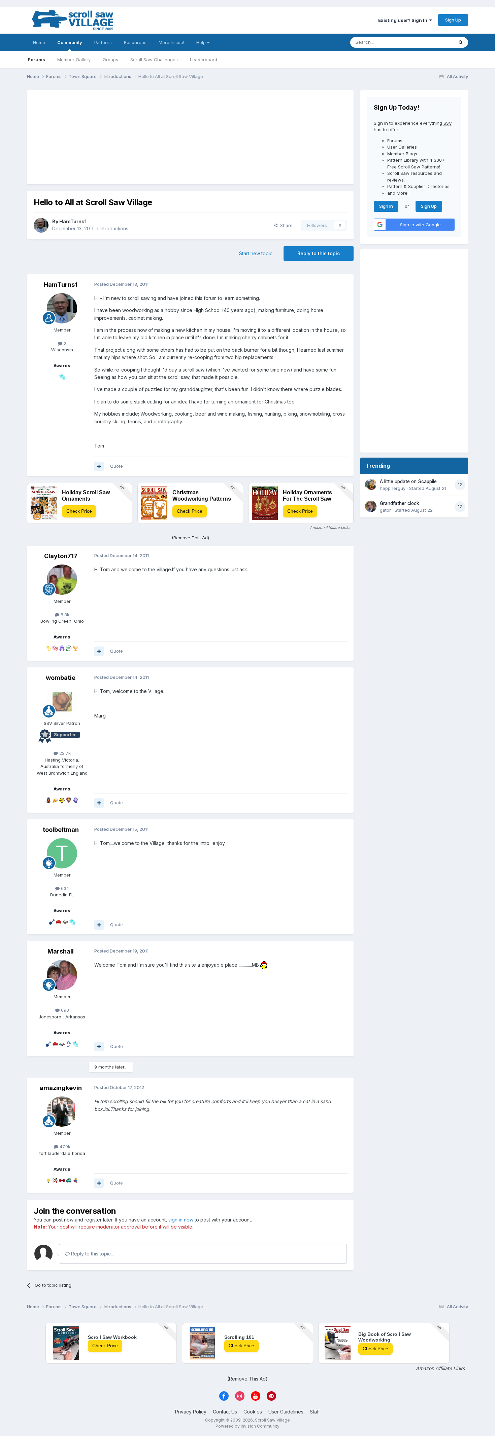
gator (385, 510)
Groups (110, 59)
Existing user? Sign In (403, 20)
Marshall (60, 951)
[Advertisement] (190, 137)
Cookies (252, 1411)
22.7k (64, 753)
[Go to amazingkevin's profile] (62, 1111)
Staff (315, 1411)
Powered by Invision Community (247, 1426)
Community (69, 42)
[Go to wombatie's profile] (62, 702)
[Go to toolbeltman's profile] (62, 853)
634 (64, 888)
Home (39, 42)
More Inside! (171, 42)
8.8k (64, 614)
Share (285, 225)
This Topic (433, 42)
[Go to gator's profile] (370, 506)
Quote (116, 466)
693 (64, 1010)
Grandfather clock (399, 503)
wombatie (60, 677)
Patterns (103, 42)
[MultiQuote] (99, 466)
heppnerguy (392, 488)
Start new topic (255, 253)
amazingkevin (61, 1087)
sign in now (180, 1219)
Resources (135, 42)
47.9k (64, 1146)
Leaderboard (203, 59)
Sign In (386, 206)
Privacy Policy (190, 1411)
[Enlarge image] (263, 965)
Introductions (114, 228)
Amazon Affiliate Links (330, 527)
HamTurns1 (73, 221)
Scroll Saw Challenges (154, 59)
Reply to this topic (318, 253)
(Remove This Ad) (190, 537)
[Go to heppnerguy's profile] (370, 484)
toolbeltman (61, 829)
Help (201, 42)
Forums (36, 59)
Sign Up (453, 20)
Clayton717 (60, 555)
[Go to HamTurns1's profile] (41, 225)
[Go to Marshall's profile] (62, 975)
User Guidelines (285, 1411)
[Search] (460, 42)
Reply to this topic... (92, 1253)
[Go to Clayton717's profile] (62, 580)
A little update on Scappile (408, 481)
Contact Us (225, 1411)
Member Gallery (74, 59)
